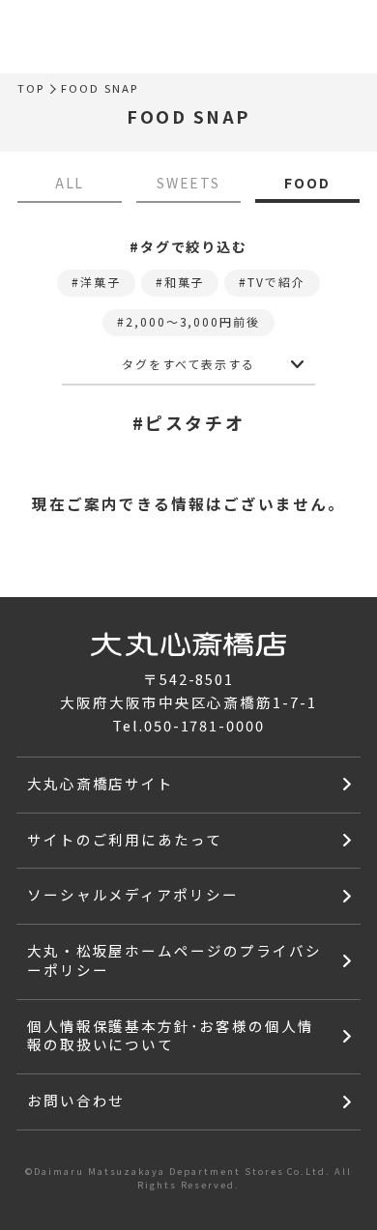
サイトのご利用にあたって (125, 839)
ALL (70, 182)
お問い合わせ (76, 1100)
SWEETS (189, 182)
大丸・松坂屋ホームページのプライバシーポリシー (174, 960)
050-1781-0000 (204, 725)
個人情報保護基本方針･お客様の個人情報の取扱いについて (170, 1035)
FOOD (307, 182)
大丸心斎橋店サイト (101, 783)
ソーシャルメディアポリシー (133, 894)
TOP (31, 89)
